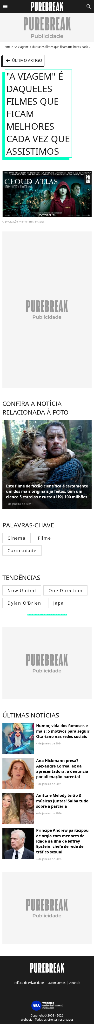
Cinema (16, 538)
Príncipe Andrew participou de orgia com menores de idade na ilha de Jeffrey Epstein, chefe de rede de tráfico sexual (62, 841)
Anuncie (74, 983)
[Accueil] (47, 6)
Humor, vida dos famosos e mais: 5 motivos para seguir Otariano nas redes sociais (62, 731)
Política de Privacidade (29, 983)
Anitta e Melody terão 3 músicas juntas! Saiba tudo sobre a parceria (62, 801)
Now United (21, 590)
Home (6, 47)
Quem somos (57, 983)
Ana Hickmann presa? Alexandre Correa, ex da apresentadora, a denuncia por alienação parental (62, 768)
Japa (58, 603)
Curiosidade (22, 550)
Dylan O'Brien (24, 603)
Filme (44, 538)
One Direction (65, 590)
